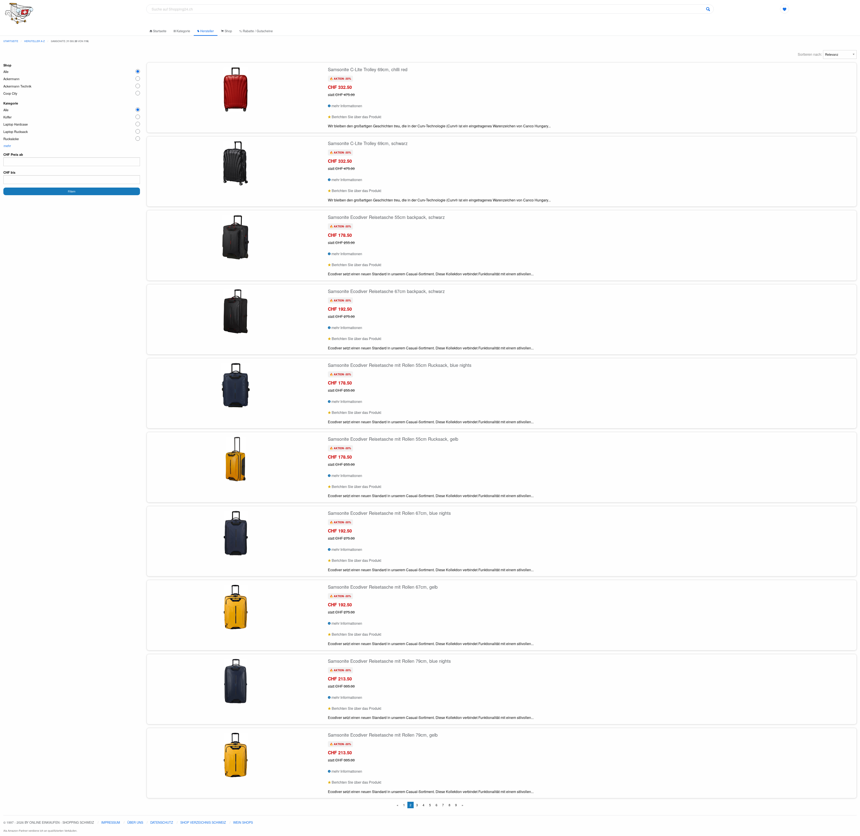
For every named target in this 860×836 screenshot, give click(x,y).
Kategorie (183, 31)
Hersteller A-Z (34, 41)
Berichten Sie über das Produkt (356, 116)
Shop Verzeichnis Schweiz (203, 822)
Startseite (159, 31)
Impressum (110, 822)
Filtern (71, 191)
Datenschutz (161, 822)
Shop (228, 31)
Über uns (135, 822)
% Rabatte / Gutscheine (256, 31)
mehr (7, 146)
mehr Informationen (346, 105)
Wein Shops (243, 822)
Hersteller (206, 31)
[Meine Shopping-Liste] (785, 8)
